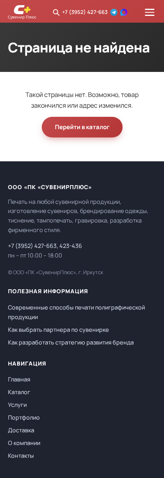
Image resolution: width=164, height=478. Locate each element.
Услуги (17, 404)
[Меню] (149, 12)
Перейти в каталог (82, 127)
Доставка (21, 430)
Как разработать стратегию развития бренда (71, 342)
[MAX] (123, 12)
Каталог (19, 392)
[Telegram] (113, 12)
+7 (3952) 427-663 (84, 11)
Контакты (21, 455)
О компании (24, 443)
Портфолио (24, 417)
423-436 (70, 246)
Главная (19, 379)
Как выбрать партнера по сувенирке (58, 329)
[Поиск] (56, 12)
